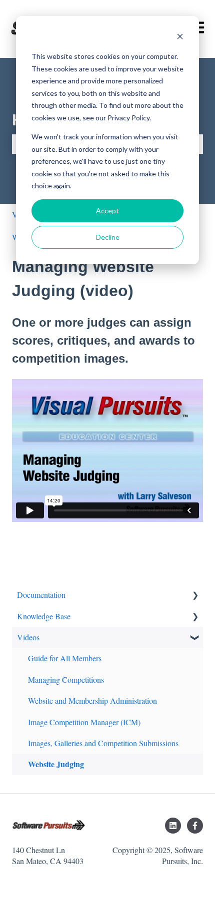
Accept (107, 210)
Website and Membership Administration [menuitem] (92, 700)
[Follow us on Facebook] (195, 826)
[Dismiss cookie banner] (180, 37)
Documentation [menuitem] (41, 594)
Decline (108, 237)
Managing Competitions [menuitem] (66, 679)
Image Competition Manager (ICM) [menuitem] (84, 722)
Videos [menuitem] (28, 637)
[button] (195, 595)
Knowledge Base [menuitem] (43, 616)
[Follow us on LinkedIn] (173, 826)
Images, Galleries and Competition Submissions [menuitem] (103, 743)
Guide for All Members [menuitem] (65, 658)
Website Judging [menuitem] (56, 764)
